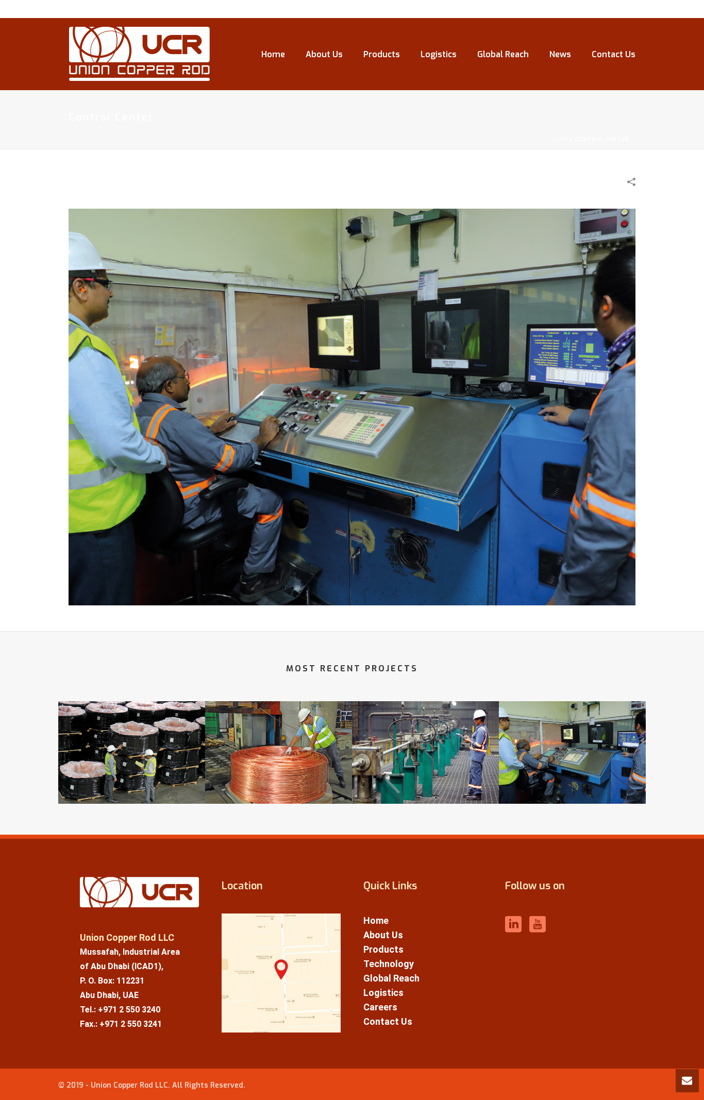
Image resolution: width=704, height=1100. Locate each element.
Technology (388, 963)
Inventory (131, 788)
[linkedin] (513, 925)
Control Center (572, 788)
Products (381, 54)
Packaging (279, 788)
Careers (380, 1007)
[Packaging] (278, 741)
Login (617, 9)
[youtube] (537, 925)
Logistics (439, 54)
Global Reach (503, 54)
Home (273, 54)
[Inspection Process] (425, 741)
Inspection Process (426, 788)
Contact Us (613, 54)
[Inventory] (131, 741)
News (560, 54)
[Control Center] (352, 406)
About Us (324, 54)
